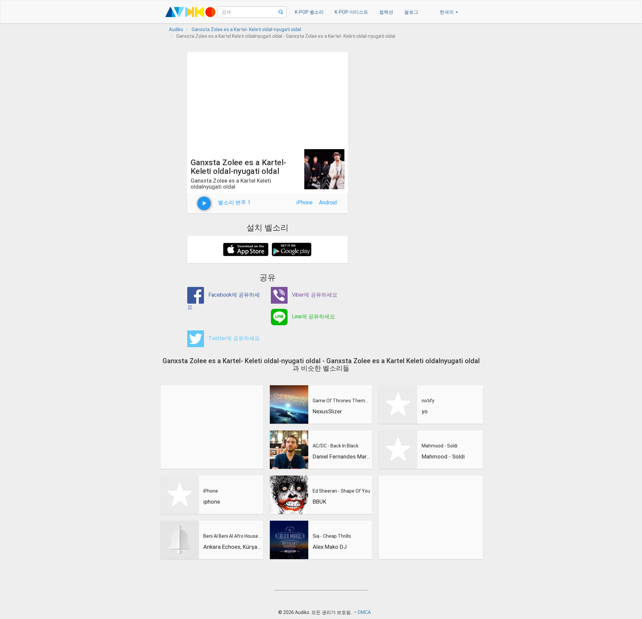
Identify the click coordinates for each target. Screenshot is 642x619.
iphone (211, 501)
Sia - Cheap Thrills (332, 536)
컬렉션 (386, 12)
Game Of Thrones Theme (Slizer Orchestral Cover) (342, 400)
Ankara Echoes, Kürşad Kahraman (232, 546)
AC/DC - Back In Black (335, 445)
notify (428, 400)
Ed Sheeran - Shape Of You (341, 491)
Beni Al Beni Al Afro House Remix (232, 536)
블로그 (411, 12)
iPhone (305, 202)
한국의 (447, 12)
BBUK (319, 501)
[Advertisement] (267, 99)
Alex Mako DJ (330, 546)
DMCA (364, 612)
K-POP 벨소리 (309, 12)
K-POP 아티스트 (351, 12)
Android (328, 202)
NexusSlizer (327, 411)
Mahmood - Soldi (439, 445)
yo (425, 411)
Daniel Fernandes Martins (342, 456)
